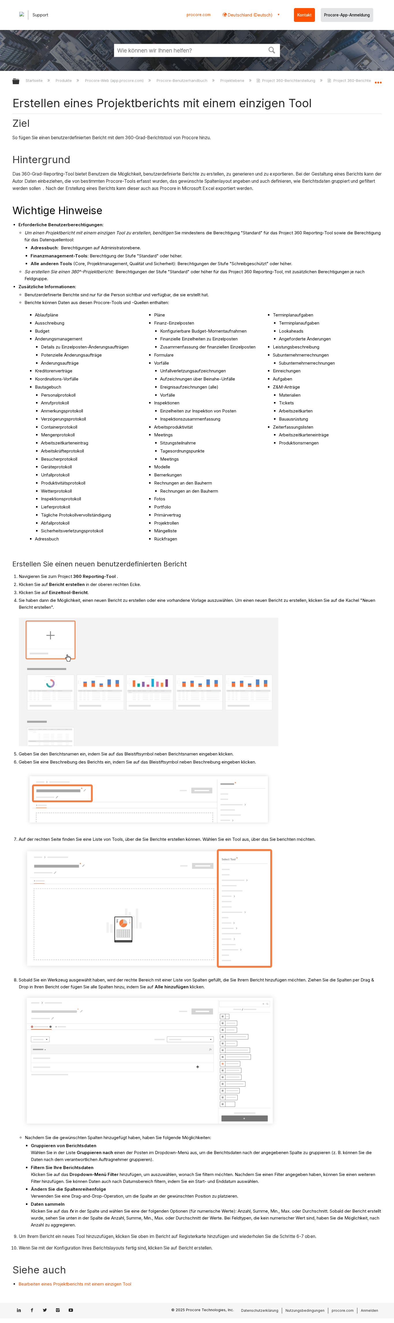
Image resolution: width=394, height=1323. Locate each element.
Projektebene (232, 80)
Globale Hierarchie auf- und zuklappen (19, 82)
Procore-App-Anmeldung (347, 15)
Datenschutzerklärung (259, 1310)
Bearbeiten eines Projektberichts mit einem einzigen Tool (74, 1284)
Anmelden (369, 1310)
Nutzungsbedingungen (305, 1310)
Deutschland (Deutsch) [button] (250, 14)
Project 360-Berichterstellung (288, 80)
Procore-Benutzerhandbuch (183, 80)
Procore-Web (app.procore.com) (115, 80)
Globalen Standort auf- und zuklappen (378, 80)
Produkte (64, 80)
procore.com (199, 14)
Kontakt (304, 15)
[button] (272, 50)
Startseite (35, 80)
